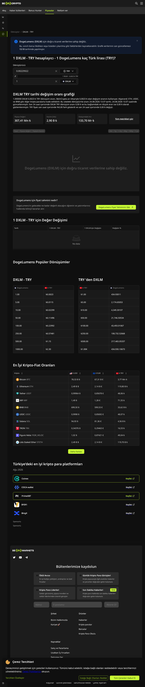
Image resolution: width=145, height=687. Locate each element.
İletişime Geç (57, 657)
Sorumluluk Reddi (82, 682)
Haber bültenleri (17, 10)
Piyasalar (49, 10)
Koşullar (50, 682)
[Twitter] (14, 558)
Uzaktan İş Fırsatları (60, 652)
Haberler (83, 620)
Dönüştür (15, 31)
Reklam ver (62, 10)
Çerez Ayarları (99, 682)
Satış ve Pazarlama (60, 648)
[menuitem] (3, 17)
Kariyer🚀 (55, 624)
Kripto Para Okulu (87, 633)
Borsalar (83, 629)
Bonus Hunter (35, 10)
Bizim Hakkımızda (59, 620)
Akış (4, 10)
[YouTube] (20, 558)
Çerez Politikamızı (32, 671)
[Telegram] (26, 558)
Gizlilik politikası (64, 682)
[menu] (3, 25)
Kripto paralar (85, 624)
